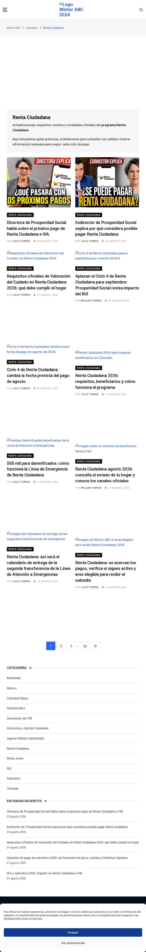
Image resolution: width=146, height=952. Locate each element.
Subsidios (13, 778)
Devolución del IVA (19, 718)
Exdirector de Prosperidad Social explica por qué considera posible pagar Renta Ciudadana (106, 228)
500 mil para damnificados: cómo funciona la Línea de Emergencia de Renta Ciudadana (38, 469)
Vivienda (12, 788)
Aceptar (73, 932)
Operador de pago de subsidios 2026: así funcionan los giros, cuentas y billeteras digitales (67, 858)
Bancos (12, 688)
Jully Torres (21, 241)
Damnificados (16, 708)
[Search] (141, 10)
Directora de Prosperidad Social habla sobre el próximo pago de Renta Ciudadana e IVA (36, 228)
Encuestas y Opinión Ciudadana (27, 728)
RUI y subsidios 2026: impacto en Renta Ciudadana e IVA (44, 873)
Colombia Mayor (18, 698)
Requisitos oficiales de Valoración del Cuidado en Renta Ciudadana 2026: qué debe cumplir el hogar (39, 282)
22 (85, 646)
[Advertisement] (73, 65)
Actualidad (14, 678)
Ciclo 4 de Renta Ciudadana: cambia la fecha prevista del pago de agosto (38, 375)
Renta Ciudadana (18, 748)
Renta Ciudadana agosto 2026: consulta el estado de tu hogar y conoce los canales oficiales (105, 475)
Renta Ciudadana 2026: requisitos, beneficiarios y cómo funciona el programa (105, 381)
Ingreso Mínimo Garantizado (25, 738)
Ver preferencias (73, 943)
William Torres (91, 300)
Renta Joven (15, 758)
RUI (9, 768)
